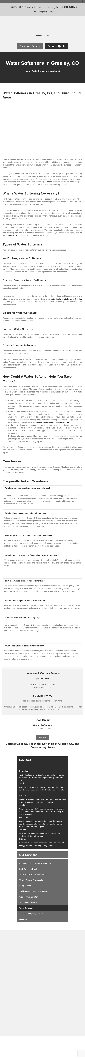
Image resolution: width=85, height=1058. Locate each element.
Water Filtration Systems (29, 897)
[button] (83, 1)
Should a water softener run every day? (22, 617)
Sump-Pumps (25, 886)
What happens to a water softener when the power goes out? (32, 555)
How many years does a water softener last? (25, 581)
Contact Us (13, 743)
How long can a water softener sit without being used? (29, 536)
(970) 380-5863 (65, 7)
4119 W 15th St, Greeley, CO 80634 (26, 7)
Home (27, 71)
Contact (49, 182)
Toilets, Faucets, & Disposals (31, 880)
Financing (23, 919)
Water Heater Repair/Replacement (33, 874)
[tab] (42, 488)
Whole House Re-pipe (28, 902)
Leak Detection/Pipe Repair (30, 869)
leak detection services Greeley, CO (53, 422)
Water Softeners (26, 908)
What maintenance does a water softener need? (26, 513)
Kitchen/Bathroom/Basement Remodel (35, 863)
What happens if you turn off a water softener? (26, 601)
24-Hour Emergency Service (31, 914)
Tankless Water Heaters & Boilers (33, 891)
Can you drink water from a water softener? (24, 646)
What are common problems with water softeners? (27, 488)
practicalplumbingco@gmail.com (42, 685)
